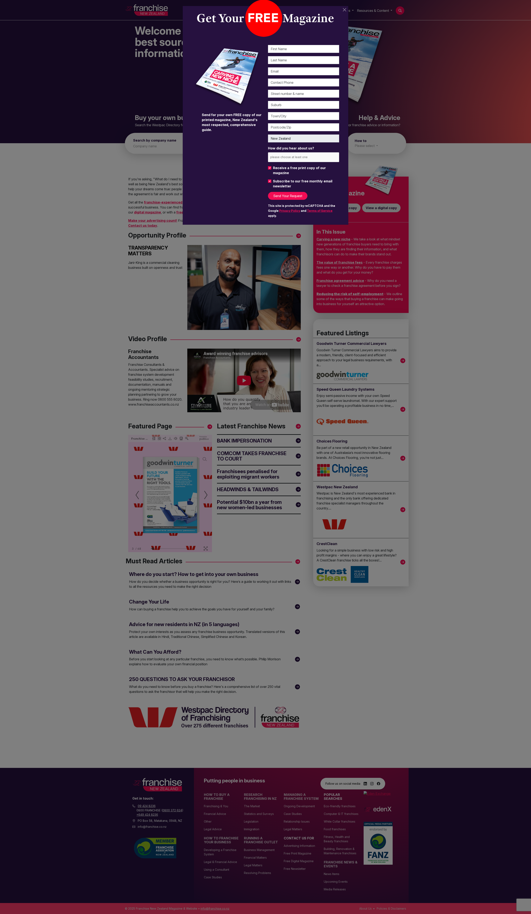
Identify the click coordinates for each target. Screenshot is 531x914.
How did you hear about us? (291, 148)
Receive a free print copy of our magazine (299, 170)
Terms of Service (319, 210)
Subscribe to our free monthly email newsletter (302, 183)
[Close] (344, 9)
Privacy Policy (289, 210)
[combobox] (303, 157)
